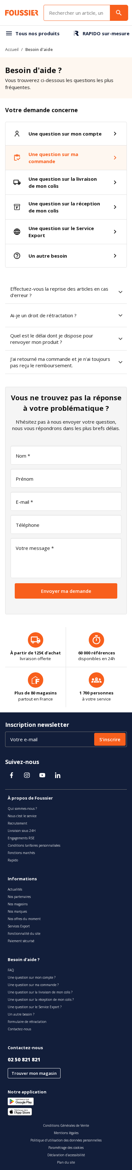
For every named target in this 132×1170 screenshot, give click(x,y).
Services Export (19, 926)
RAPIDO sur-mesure (106, 33)
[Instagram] (27, 775)
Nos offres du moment (24, 919)
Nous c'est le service (22, 816)
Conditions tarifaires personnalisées (34, 845)
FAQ (11, 970)
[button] (120, 292)
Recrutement (17, 823)
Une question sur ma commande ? (33, 985)
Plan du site (66, 1162)
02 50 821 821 (24, 1059)
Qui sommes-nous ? (22, 808)
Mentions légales (66, 1133)
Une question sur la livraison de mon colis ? (40, 992)
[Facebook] (11, 775)
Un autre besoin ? (21, 1014)
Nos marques (17, 911)
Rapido (13, 860)
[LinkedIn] (57, 775)
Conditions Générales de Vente (66, 1125)
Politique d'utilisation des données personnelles (66, 1140)
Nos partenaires (19, 896)
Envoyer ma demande (66, 591)
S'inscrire (109, 739)
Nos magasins (18, 904)
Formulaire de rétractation (27, 1021)
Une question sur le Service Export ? (35, 1007)
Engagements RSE (21, 838)
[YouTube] (42, 775)
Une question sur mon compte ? (31, 977)
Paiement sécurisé (21, 941)
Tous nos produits (37, 33)
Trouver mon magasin (34, 1073)
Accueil (12, 49)
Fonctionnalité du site (24, 933)
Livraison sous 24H (22, 830)
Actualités (15, 889)
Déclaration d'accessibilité (66, 1155)
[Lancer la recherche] (119, 13)
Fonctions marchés (21, 853)
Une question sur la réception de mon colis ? (41, 999)
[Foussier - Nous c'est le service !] (21, 13)
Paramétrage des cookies (66, 1147)
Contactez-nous (19, 1029)
